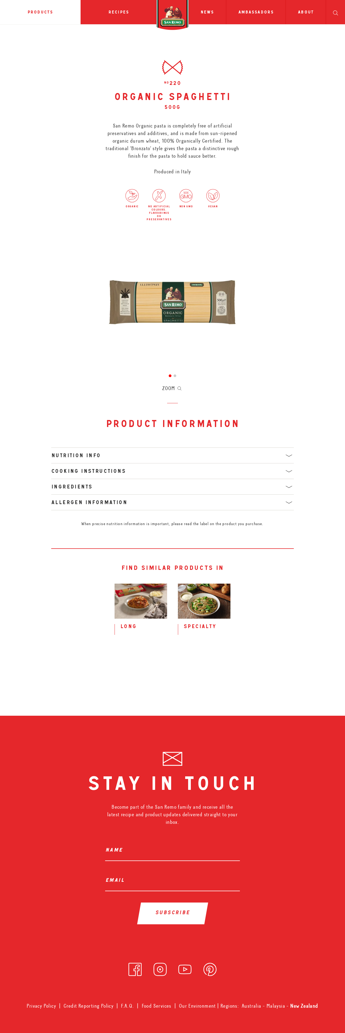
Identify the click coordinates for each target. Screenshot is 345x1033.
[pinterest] (210, 968)
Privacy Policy (41, 1006)
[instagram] (160, 968)
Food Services (156, 1006)
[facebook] (135, 968)
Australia (252, 1006)
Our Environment (197, 1006)
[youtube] (185, 968)
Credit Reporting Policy (88, 1006)
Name (115, 850)
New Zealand (304, 1006)
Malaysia (277, 1006)
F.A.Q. (127, 1006)
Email (116, 881)
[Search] (335, 12)
